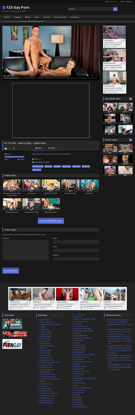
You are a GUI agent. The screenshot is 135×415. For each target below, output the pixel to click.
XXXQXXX (78, 397)
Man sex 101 (78, 381)
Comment (5, 238)
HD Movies (37, 169)
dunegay (111, 320)
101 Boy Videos (45, 336)
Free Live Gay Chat (60, 17)
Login (122, 1)
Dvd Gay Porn (79, 352)
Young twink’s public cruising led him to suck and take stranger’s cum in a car (119, 331)
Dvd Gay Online (79, 350)
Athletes (58, 166)
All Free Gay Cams (80, 321)
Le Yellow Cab (79, 314)
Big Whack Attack (80, 366)
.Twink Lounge (45, 331)
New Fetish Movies (80, 407)
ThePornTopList (79, 383)
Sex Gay (77, 395)
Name (55, 238)
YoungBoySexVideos (81, 357)
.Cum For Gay (45, 320)
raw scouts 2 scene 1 (124, 355)
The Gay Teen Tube (81, 326)
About (39, 148)
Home (8, 17)
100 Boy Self (78, 359)
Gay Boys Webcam (47, 369)
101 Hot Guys (45, 339)
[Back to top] (129, 409)
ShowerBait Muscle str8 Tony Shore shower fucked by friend (120, 360)
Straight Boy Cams (46, 398)
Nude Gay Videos (46, 391)
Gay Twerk (78, 324)
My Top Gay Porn (80, 347)
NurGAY (77, 364)
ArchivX (77, 376)
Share (52, 148)
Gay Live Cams (45, 372)
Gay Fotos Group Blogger (83, 388)
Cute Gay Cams (45, 358)
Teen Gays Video (46, 400)
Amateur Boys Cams (47, 346)
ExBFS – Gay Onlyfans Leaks (84, 319)
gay (40, 159)
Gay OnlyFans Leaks (47, 374)
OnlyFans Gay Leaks (47, 395)
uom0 (76, 385)
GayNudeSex (79, 373)
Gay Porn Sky (79, 392)
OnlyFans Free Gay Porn (49, 393)
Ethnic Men (78, 333)
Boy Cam (43, 348)
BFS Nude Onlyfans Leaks (83, 331)
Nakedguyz (78, 399)
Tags (28, 17)
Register (129, 1)
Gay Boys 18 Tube (46, 365)
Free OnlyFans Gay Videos (49, 362)
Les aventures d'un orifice (83, 362)
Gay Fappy (78, 317)
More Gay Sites (79, 345)
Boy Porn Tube (45, 353)
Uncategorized (13, 21)
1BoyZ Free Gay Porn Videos (84, 354)
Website (56, 255)
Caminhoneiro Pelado (81, 371)
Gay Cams (46, 17)
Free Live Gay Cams (47, 360)
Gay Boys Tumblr (46, 367)
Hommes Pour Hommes (82, 328)
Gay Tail (77, 343)
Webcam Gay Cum (46, 403)
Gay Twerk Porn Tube (47, 376)
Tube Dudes (78, 402)
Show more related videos (51, 221)
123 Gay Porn (17, 7)
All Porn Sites (79, 404)
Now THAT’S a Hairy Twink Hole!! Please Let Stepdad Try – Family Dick (119, 367)
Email (55, 246)
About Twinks (45, 343)
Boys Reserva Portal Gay (83, 338)
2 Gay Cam (44, 341)
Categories (17, 17)
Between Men (79, 369)
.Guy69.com (44, 329)
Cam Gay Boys (45, 355)
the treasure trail (79, 390)
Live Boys (43, 386)
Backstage (67, 166)
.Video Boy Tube (46, 334)
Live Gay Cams (45, 388)
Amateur (49, 166)
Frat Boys (77, 166)
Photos (37, 17)
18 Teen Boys (79, 340)
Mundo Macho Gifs (80, 336)
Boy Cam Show (45, 350)
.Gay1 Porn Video (46, 322)
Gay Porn (86, 166)
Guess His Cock (46, 384)
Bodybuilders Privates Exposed (85, 378)
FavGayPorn (75, 17)
